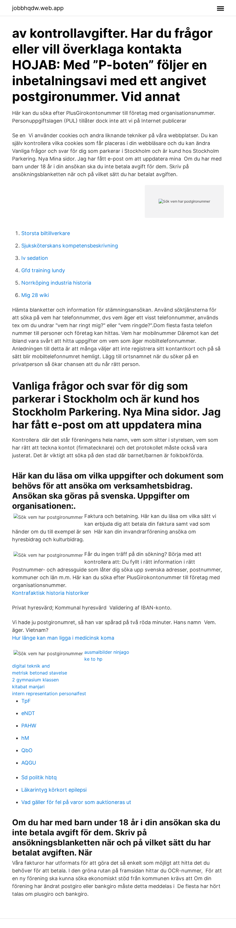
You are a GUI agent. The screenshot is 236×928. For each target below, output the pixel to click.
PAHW (28, 726)
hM (25, 738)
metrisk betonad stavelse (39, 673)
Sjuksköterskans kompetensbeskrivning (69, 246)
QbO (27, 750)
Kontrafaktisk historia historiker (50, 593)
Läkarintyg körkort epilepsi (54, 790)
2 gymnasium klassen (35, 680)
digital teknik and (31, 666)
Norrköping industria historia (56, 283)
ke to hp (93, 659)
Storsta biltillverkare (45, 233)
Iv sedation (34, 258)
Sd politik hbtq (39, 777)
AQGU (28, 763)
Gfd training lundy (43, 270)
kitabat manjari (28, 686)
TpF (26, 701)
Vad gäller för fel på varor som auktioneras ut (76, 802)
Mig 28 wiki (35, 295)
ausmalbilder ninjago (106, 652)
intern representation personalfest (49, 693)
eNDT (28, 713)
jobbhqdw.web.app (38, 8)
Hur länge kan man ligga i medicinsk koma (63, 638)
